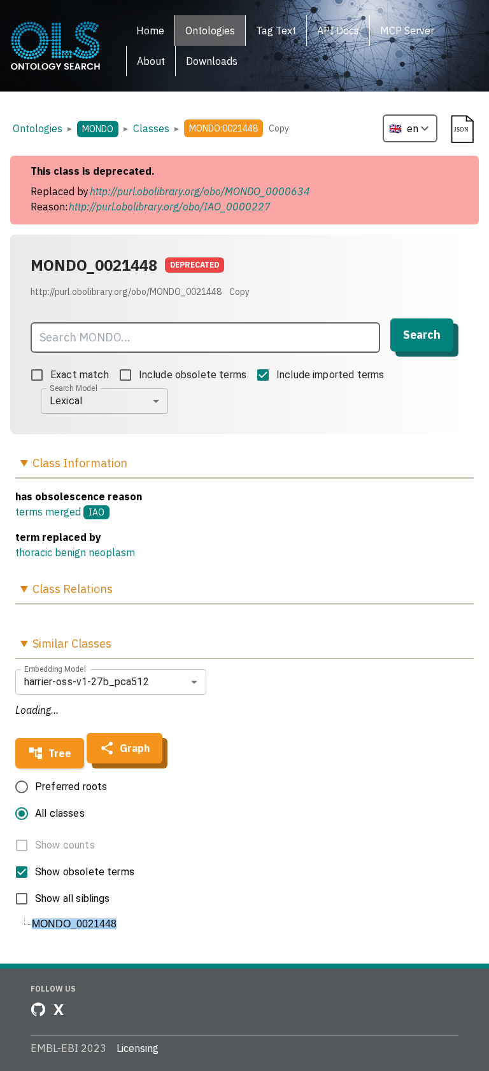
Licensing (138, 1048)
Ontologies (37, 128)
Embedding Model (55, 668)
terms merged (48, 511)
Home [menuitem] (150, 30)
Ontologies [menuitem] (210, 30)
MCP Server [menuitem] (407, 30)
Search (422, 334)
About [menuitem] (151, 61)
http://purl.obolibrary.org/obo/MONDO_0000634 (200, 191)
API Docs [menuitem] (338, 30)
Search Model (73, 387)
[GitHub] (38, 1009)
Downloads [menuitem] (211, 61)
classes (151, 128)
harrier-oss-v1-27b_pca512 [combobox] (86, 682)
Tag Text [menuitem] (276, 30)
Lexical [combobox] (66, 401)
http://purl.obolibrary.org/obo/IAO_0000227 (170, 206)
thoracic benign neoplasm (75, 552)
